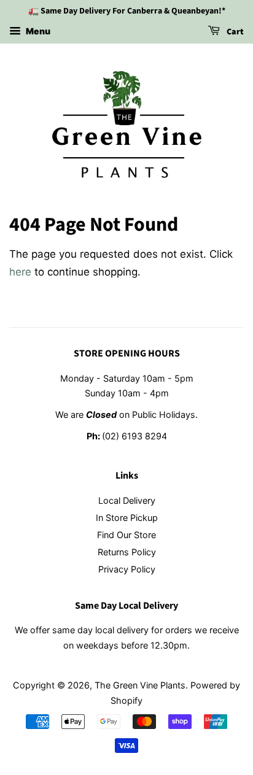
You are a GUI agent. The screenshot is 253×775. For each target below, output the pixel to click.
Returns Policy (127, 552)
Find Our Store (126, 535)
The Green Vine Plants (140, 685)
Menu (37, 31)
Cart (234, 32)
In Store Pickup (127, 517)
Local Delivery (126, 500)
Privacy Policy (126, 569)
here (20, 272)
